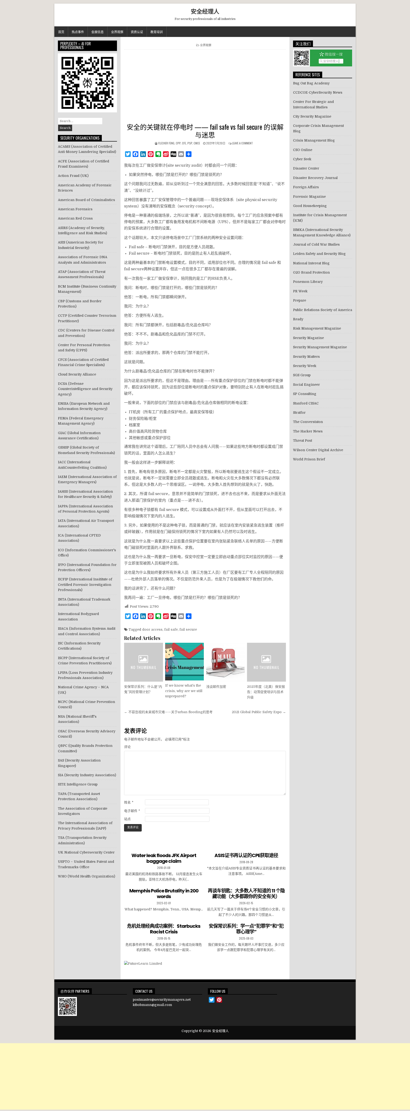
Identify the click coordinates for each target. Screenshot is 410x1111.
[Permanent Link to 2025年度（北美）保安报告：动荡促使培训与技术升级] (266, 662)
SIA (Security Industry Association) (87, 775)
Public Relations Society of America (322, 310)
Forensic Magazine (309, 196)
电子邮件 (132, 811)
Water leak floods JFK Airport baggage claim (163, 858)
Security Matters (306, 356)
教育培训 (156, 31)
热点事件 (78, 31)
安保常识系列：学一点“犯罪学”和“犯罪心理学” (246, 929)
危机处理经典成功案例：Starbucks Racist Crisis (163, 929)
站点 (127, 819)
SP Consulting (304, 394)
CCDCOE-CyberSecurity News (317, 92)
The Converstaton (308, 422)
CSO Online (302, 150)
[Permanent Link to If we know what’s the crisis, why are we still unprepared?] (184, 661)
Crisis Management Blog (314, 140)
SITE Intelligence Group (78, 784)
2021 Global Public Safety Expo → (259, 712)
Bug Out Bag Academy (311, 83)
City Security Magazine (312, 116)
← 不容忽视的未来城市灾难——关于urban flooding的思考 (168, 712)
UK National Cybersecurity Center (86, 852)
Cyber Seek (302, 159)
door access (152, 629)
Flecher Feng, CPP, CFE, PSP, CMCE (179, 143)
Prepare (299, 300)
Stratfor (299, 412)
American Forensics (75, 209)
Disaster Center (306, 168)
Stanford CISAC (306, 403)
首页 (61, 31)
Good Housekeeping (310, 206)
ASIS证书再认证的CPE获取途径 (246, 855)
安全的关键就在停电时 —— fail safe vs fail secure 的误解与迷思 (205, 131)
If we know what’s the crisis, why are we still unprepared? (183, 691)
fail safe (171, 629)
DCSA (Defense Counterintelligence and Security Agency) (85, 389)
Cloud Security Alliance (77, 374)
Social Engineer (306, 384)
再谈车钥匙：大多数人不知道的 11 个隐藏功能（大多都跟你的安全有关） (246, 893)
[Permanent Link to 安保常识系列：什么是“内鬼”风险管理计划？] (143, 662)
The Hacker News (308, 431)
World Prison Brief (309, 459)
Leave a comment (242, 143)
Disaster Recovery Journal (315, 178)
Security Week (304, 366)
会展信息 (97, 31)
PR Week (300, 291)
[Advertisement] (205, 87)
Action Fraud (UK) (73, 176)
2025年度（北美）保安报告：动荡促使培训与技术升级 (266, 692)
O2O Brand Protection (311, 272)
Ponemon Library (308, 282)
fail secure (188, 629)
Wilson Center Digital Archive (318, 450)
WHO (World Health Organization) (86, 876)
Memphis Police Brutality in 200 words (163, 893)
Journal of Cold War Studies (316, 244)
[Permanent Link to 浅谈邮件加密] (225, 662)
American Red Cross (75, 218)
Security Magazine (308, 338)
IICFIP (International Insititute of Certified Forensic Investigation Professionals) (85, 584)
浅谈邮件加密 (216, 687)
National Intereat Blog (311, 263)
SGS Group (302, 375)
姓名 (128, 802)
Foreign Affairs (306, 187)
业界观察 (117, 31)
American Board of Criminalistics (86, 200)
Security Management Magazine (320, 347)
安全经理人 (205, 11)
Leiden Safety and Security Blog (319, 254)
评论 (127, 747)
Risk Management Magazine (317, 328)
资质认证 (137, 31)
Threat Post (302, 440)
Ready (298, 319)
